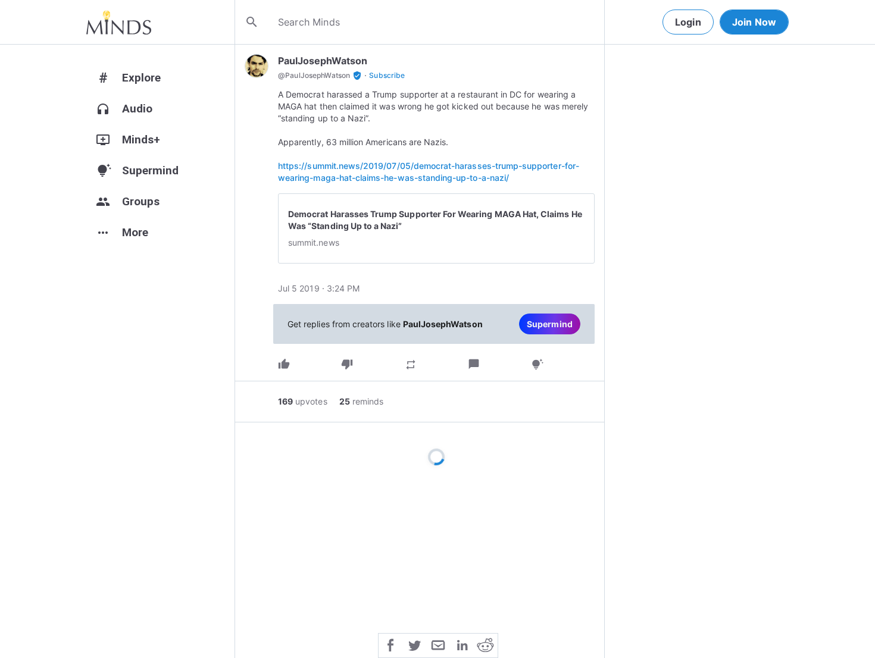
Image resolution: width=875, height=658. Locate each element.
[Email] (438, 644)
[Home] (118, 22)
